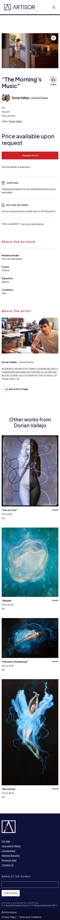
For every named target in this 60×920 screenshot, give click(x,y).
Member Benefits (11, 855)
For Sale (6, 841)
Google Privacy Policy (17, 905)
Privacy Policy (9, 917)
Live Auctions (8, 850)
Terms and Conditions (30, 917)
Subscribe (11, 893)
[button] (53, 37)
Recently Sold (9, 860)
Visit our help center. (32, 224)
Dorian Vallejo (15, 121)
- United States (30, 97)
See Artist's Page (18, 389)
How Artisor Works (11, 846)
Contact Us (8, 865)
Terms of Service (42, 905)
